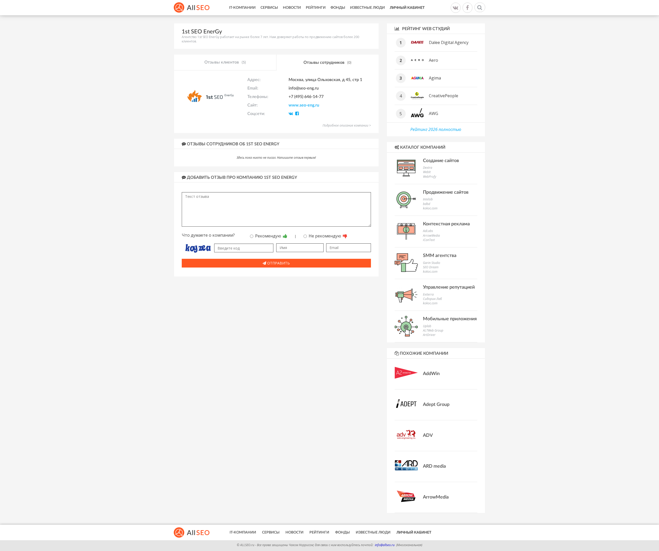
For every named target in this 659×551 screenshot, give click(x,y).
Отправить (278, 263)
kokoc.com (430, 208)
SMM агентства (439, 255)
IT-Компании (242, 8)
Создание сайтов (441, 160)
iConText (429, 240)
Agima (435, 78)
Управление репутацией (449, 287)
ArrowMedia (431, 235)
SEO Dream (430, 267)
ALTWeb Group (433, 330)
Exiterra (428, 294)
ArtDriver (429, 335)
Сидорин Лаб (432, 299)
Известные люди (367, 8)
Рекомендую (268, 236)
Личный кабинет (407, 8)
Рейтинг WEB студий (425, 29)
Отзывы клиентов (225, 62)
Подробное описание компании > (347, 125)
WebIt (427, 172)
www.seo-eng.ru (304, 105)
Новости (292, 8)
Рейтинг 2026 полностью (435, 129)
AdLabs (428, 231)
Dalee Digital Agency (449, 42)
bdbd (426, 204)
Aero (433, 60)
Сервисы (269, 8)
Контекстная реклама (446, 224)
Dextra (427, 167)
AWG (433, 113)
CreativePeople (443, 96)
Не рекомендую (325, 236)
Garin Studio (431, 263)
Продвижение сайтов (446, 192)
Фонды (338, 8)
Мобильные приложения (450, 319)
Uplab (427, 326)
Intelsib (428, 199)
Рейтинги (316, 8)
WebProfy (429, 176)
